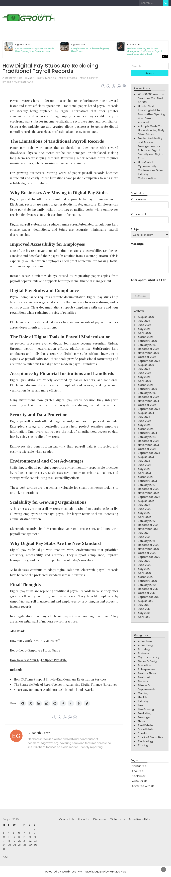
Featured (144, 677)
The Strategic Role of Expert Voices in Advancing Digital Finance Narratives (65, 684)
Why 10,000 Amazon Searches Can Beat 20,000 (151, 98)
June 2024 (144, 421)
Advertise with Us (143, 786)
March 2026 (145, 337)
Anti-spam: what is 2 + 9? (148, 280)
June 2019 (144, 609)
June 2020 (144, 565)
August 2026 (146, 317)
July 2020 (144, 561)
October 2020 (147, 553)
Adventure (145, 641)
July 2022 (144, 505)
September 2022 (149, 497)
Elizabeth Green (39, 733)
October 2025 (147, 357)
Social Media (146, 729)
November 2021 (148, 529)
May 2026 (144, 329)
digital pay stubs (46, 78)
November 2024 (148, 401)
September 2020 (149, 557)
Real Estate (145, 725)
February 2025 (147, 389)
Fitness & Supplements (146, 687)
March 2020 (145, 577)
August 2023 (146, 457)
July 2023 (144, 461)
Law (140, 705)
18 (9, 841)
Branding (144, 649)
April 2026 (144, 333)
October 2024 (147, 405)
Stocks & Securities (150, 737)
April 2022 (144, 517)
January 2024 (147, 437)
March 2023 (145, 477)
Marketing (144, 713)
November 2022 (148, 493)
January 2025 (147, 393)
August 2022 (146, 501)
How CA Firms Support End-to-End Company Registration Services (60, 679)
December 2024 (148, 397)
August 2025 (146, 365)
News (141, 721)
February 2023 (147, 481)
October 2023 (147, 449)
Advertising (145, 645)
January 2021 (146, 541)
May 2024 (144, 425)
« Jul (5, 857)
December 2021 (148, 525)
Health (142, 697)
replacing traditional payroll (19, 82)
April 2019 (144, 617)
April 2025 (144, 381)
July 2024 (144, 417)
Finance (29, 78)
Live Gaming (146, 709)
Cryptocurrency (148, 657)
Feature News (147, 673)
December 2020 (148, 545)
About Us (137, 771)
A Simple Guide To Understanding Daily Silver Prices (33, 50)
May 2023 (144, 469)
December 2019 (148, 589)
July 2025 (144, 369)
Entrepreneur (147, 669)
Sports (142, 733)
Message (137, 244)
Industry (143, 701)
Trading (143, 745)
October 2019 (146, 593)
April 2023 (144, 473)
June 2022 (144, 509)
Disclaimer (138, 776)
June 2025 (144, 373)
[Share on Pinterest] (55, 703)
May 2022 (144, 513)
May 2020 (144, 569)
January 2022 (146, 521)
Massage (144, 717)
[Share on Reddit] (63, 703)
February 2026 (147, 341)
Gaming (143, 693)
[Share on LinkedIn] (39, 703)
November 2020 (148, 549)
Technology (145, 741)
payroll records (68, 78)
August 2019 (145, 601)
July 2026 (144, 321)
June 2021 (144, 537)
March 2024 (146, 429)
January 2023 (146, 485)
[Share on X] (31, 703)
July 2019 (143, 605)
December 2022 (148, 489)
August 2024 (146, 413)
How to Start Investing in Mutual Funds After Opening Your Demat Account (151, 114)
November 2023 (148, 445)
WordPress (69, 872)
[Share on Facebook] (23, 703)
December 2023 (148, 441)
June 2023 (144, 465)
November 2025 (148, 353)
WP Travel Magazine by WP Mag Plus (102, 872)
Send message (140, 296)
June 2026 (144, 325)
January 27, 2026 (13, 78)
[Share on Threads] (79, 703)
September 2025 (149, 361)
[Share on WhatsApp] (47, 703)
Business (143, 653)
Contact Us (139, 766)
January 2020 (147, 585)
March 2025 (145, 385)
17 (4, 841)
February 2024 (147, 433)
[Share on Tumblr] (71, 703)
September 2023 (149, 453)
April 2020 (144, 573)
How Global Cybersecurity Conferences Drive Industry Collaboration (146, 50)
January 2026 (147, 345)
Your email (138, 214)
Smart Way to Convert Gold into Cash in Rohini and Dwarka (54, 690)
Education (144, 665)
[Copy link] (87, 703)
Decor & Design (148, 661)
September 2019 (148, 597)
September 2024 (149, 409)
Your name (138, 199)
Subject (136, 229)
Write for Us (139, 781)
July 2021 (143, 533)
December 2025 (148, 349)
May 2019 (144, 613)
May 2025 (144, 377)
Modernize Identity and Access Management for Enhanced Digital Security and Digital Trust (88, 51)
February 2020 (147, 581)
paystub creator (89, 78)
